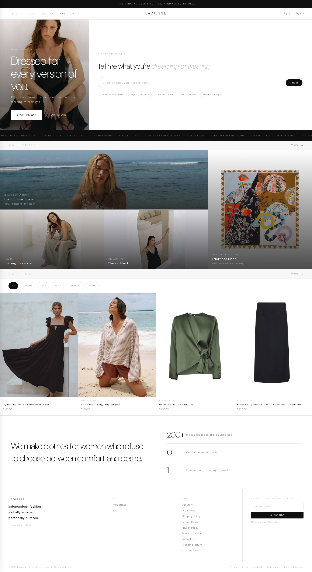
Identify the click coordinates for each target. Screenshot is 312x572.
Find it (294, 82)
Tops (43, 285)
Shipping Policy (191, 516)
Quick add (39, 393)
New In (13, 13)
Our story (58, 114)
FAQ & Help (188, 510)
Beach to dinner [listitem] (188, 94)
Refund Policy (190, 522)
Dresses (27, 285)
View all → (297, 144)
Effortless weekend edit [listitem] (112, 94)
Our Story (67, 13)
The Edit (29, 13)
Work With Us (190, 550)
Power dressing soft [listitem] (213, 94)
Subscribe (277, 515)
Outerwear (74, 285)
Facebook (257, 567)
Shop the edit (26, 114)
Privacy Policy (190, 527)
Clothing (48, 13)
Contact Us (188, 539)
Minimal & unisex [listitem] (165, 94)
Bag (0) (299, 13)
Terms (245, 567)
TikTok (285, 567)
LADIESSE (156, 13)
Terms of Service (192, 533)
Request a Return (192, 544)
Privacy (233, 567)
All (13, 285)
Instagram (272, 567)
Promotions (119, 504)
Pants (57, 285)
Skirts (92, 285)
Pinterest (298, 567)
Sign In (288, 13)
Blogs (115, 510)
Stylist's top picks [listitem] (140, 94)
